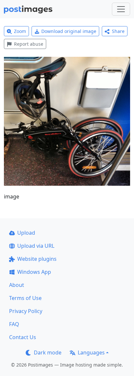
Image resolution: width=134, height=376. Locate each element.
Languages (91, 352)
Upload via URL (35, 245)
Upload (26, 232)
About (16, 285)
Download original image (68, 31)
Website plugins (37, 258)
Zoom (20, 31)
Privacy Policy (25, 311)
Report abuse (28, 44)
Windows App (34, 271)
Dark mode (47, 352)
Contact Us (22, 337)
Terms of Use (25, 298)
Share (118, 31)
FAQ (14, 324)
